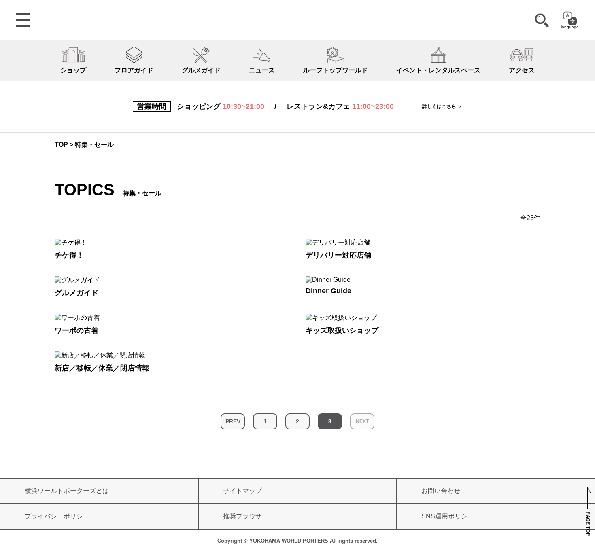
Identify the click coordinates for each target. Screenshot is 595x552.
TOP (61, 144)
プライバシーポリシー (57, 516)
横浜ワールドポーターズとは (67, 490)
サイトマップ (242, 490)
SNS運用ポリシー (447, 516)
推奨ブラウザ (242, 516)
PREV (232, 421)
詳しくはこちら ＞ (442, 106)
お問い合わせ (440, 490)
